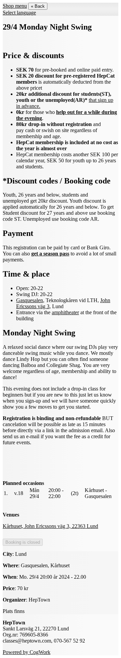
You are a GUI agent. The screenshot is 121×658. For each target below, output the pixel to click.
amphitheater (65, 312)
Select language (19, 12)
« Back (38, 6)
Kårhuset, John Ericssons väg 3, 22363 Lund (50, 526)
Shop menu (15, 6)
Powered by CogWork (26, 652)
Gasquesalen (29, 300)
